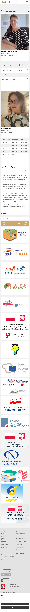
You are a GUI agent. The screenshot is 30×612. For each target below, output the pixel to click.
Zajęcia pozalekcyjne (20, 538)
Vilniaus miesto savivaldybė (15, 586)
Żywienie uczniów (19, 542)
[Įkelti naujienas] (10, 2)
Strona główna (4, 5)
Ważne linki (18, 551)
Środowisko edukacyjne (6, 538)
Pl (9, 5)
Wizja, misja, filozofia (5, 535)
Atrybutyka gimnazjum (5, 545)
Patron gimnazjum (5, 541)
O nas (2, 533)
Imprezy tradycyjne (5, 542)
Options (15, 600)
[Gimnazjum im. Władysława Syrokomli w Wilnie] (4, 2)
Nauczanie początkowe (20, 535)
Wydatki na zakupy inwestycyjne (7, 556)
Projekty (2, 557)
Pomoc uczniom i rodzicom (21, 5)
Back (4, 213)
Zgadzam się (15, 607)
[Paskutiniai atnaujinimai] (16, 2)
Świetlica (17, 545)
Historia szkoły (4, 547)
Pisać (5, 88)
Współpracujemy (4, 544)
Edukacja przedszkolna (20, 533)
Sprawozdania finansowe (6, 554)
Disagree (15, 604)
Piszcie (3, 574)
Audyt (2, 559)
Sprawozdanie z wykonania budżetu (6, 552)
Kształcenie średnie (19, 536)
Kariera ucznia (18, 539)
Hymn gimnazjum (4, 539)
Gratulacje (3, 536)
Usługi (12, 5)
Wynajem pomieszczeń (20, 544)
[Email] (2, 580)
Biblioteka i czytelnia (20, 547)
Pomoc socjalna (19, 555)
